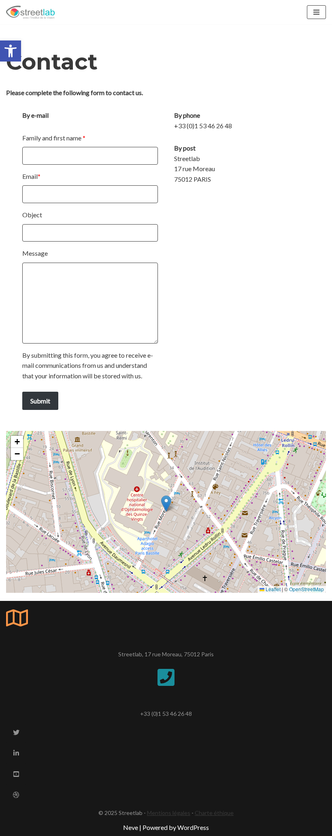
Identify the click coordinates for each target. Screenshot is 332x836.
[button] (10, 51)
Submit (40, 401)
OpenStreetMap (306, 589)
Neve (130, 827)
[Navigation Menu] (316, 12)
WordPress (193, 827)
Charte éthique (214, 812)
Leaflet (272, 589)
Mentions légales (168, 812)
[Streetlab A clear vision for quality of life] (30, 12)
